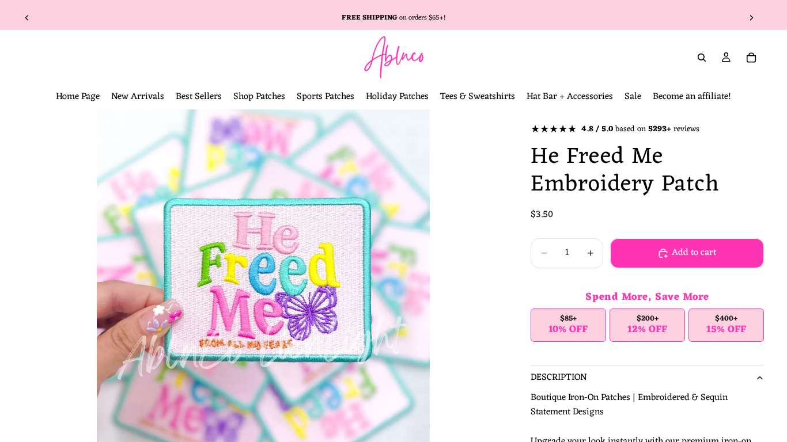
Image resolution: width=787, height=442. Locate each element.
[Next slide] (751, 18)
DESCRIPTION (559, 377)
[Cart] (751, 57)
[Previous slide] (27, 18)
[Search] (701, 57)
